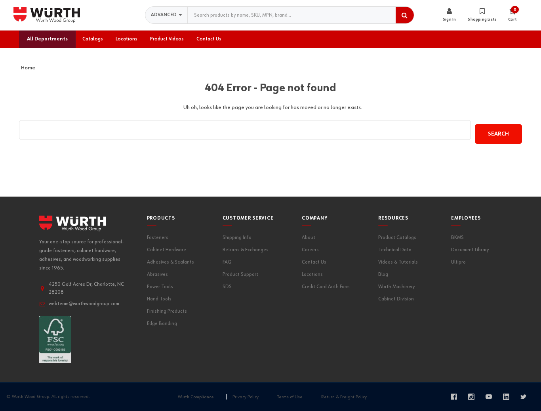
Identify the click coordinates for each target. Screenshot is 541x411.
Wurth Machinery (396, 286)
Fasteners (157, 237)
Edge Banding (162, 323)
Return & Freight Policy (344, 397)
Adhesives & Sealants (170, 262)
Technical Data (394, 249)
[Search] (405, 15)
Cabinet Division (396, 299)
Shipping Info (237, 237)
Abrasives (157, 274)
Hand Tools (159, 299)
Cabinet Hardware (166, 249)
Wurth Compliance (196, 397)
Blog (383, 274)
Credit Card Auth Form (326, 286)
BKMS (457, 237)
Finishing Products (167, 311)
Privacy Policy (245, 397)
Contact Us (314, 262)
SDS (227, 286)
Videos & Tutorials (398, 262)
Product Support (240, 274)
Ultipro (458, 262)
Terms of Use (290, 397)
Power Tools (160, 286)
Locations (312, 274)
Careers (310, 249)
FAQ (227, 262)
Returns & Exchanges (246, 249)
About (308, 237)
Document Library (470, 249)
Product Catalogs (397, 237)
